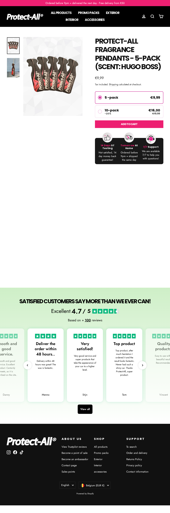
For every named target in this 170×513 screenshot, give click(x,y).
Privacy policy (134, 465)
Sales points (68, 472)
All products (61, 13)
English (65, 485)
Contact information (137, 472)
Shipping (113, 84)
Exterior (112, 13)
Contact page (69, 465)
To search (131, 447)
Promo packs (88, 13)
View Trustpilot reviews (74, 447)
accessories (94, 20)
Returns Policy (134, 459)
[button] (129, 97)
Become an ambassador (75, 459)
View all (85, 409)
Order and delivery (136, 453)
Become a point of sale (74, 453)
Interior (72, 20)
